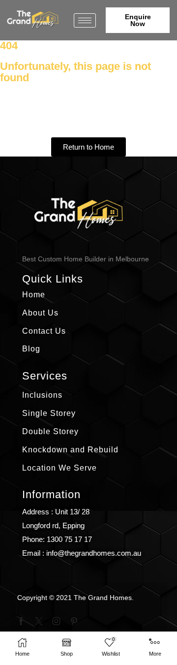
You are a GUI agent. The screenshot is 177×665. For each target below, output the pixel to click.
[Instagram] (56, 621)
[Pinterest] (74, 621)
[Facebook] (21, 621)
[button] (138, 20)
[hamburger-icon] (85, 20)
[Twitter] (39, 621)
